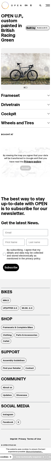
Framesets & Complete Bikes (18, 327)
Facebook (8, 422)
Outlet (6, 341)
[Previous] (4, 68)
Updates (7, 395)
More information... (34, 451)
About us (7, 387)
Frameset (10, 95)
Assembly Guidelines (14, 360)
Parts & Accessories (26, 335)
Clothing (7, 335)
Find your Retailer (12, 368)
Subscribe (11, 267)
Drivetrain (10, 104)
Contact (29, 368)
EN (26, 5)
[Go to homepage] (12, 5)
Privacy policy (32, 161)
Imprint (13, 439)
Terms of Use (34, 439)
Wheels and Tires (17, 122)
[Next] (46, 68)
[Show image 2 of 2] (26, 87)
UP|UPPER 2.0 (10, 308)
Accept (25, 168)
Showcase (21, 395)
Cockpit (8, 113)
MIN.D (6, 300)
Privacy (22, 439)
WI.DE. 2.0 (27, 308)
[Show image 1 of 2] (24, 87)
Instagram (8, 414)
